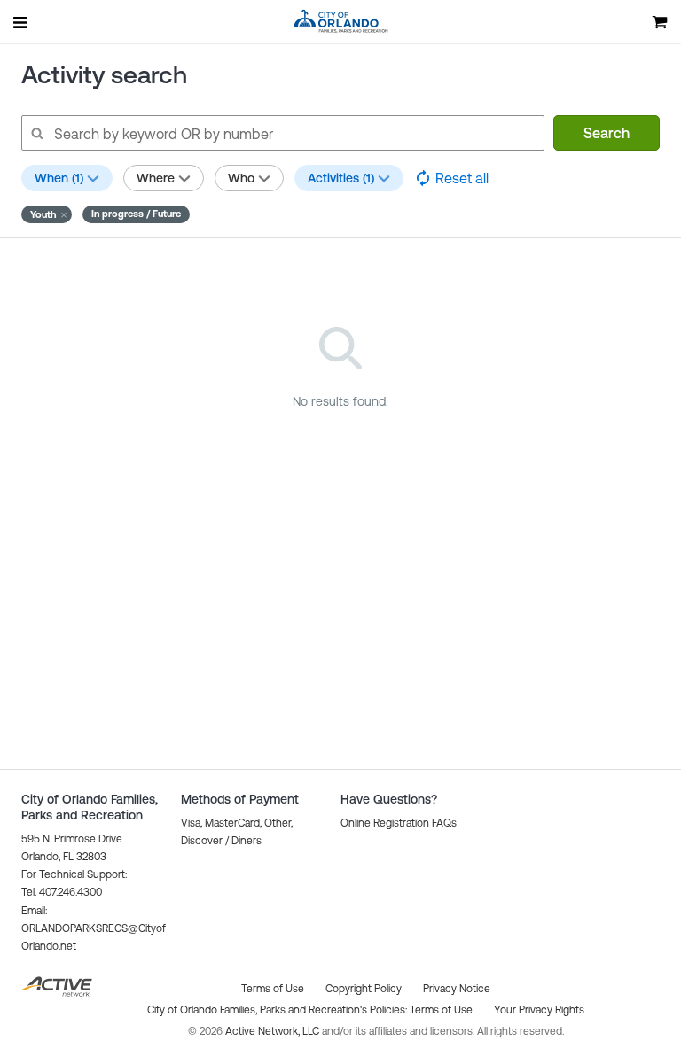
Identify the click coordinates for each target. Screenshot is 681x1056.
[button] (46, 214)
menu (21, 22)
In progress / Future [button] (136, 213)
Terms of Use (441, 1010)
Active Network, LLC (273, 1031)
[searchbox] (282, 133)
